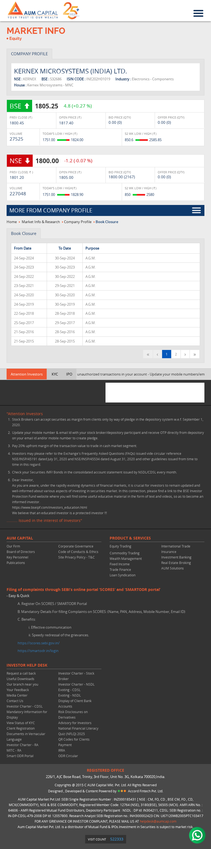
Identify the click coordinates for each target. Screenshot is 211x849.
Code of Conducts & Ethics (78, 551)
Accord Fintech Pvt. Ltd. (145, 791)
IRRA (61, 750)
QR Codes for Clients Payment (74, 742)
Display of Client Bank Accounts (74, 703)
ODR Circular (68, 756)
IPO (69, 374)
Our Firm (13, 546)
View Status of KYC (21, 723)
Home (12, 221)
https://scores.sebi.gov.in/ (39, 642)
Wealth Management (126, 558)
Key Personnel (17, 557)
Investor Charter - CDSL (25, 706)
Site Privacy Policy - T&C (76, 557)
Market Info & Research (41, 221)
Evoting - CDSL (69, 690)
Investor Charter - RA (22, 745)
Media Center (17, 695)
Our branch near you (22, 684)
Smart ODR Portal (20, 756)
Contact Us (15, 701)
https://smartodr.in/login (38, 650)
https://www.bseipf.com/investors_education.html (49, 507)
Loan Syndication (122, 575)
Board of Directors (21, 551)
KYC (55, 374)
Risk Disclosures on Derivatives (73, 714)
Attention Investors (27, 374)
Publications (16, 562)
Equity (15, 38)
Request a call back (21, 673)
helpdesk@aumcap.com (158, 821)
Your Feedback (18, 690)
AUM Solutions (172, 568)
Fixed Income (120, 564)
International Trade (175, 546)
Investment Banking (176, 557)
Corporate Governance (75, 546)
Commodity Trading (125, 553)
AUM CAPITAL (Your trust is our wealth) (33, 10)
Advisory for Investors (74, 723)
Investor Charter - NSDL (76, 684)
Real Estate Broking (176, 562)
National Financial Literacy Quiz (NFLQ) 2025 (78, 731)
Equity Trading (120, 546)
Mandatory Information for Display (27, 714)
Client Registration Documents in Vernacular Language (26, 733)
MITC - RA (14, 750)
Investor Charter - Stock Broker (76, 676)
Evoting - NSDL (69, 695)
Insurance (168, 551)
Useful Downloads (20, 679)
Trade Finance (120, 569)
